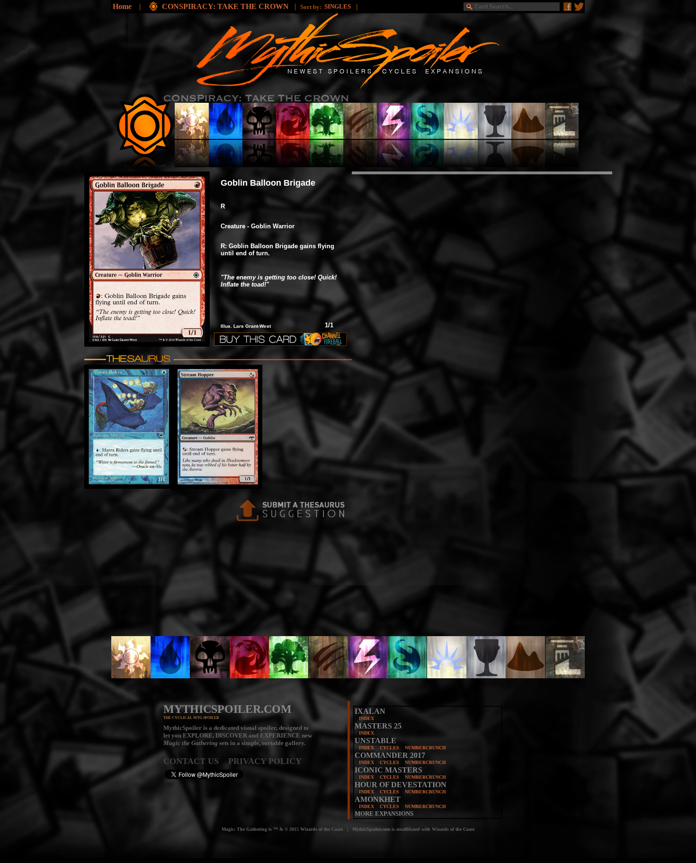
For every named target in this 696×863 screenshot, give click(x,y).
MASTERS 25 (378, 726)
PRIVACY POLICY (265, 761)
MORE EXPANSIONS (384, 813)
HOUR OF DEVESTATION (400, 785)
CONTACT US (195, 761)
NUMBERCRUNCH (425, 747)
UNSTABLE (375, 741)
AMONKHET (378, 799)
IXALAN (370, 711)
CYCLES (389, 747)
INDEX (366, 718)
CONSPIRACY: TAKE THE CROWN (226, 6)
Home (122, 6)
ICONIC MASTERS (388, 770)
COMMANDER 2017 (390, 755)
